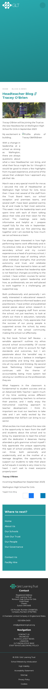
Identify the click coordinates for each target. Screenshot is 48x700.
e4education (32, 662)
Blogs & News (19, 89)
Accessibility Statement (24, 671)
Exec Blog (13, 492)
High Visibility (24, 666)
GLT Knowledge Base (24, 643)
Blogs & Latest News (24, 639)
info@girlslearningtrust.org (24, 625)
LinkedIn (24, 641)
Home (5, 89)
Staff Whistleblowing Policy (24, 646)
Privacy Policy (24, 679)
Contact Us (24, 634)
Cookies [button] (24, 684)
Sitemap (24, 675)
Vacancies (24, 637)
